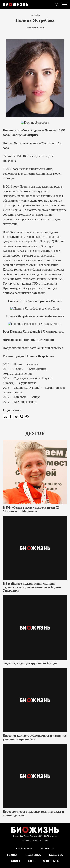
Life (31, 861)
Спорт (15, 861)
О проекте (50, 861)
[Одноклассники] (10, 416)
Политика (33, 854)
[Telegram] (16, 416)
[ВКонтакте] (5, 416)
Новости (47, 848)
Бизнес (12, 854)
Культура (56, 854)
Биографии (35, 15)
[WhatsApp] (27, 416)
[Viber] (21, 416)
